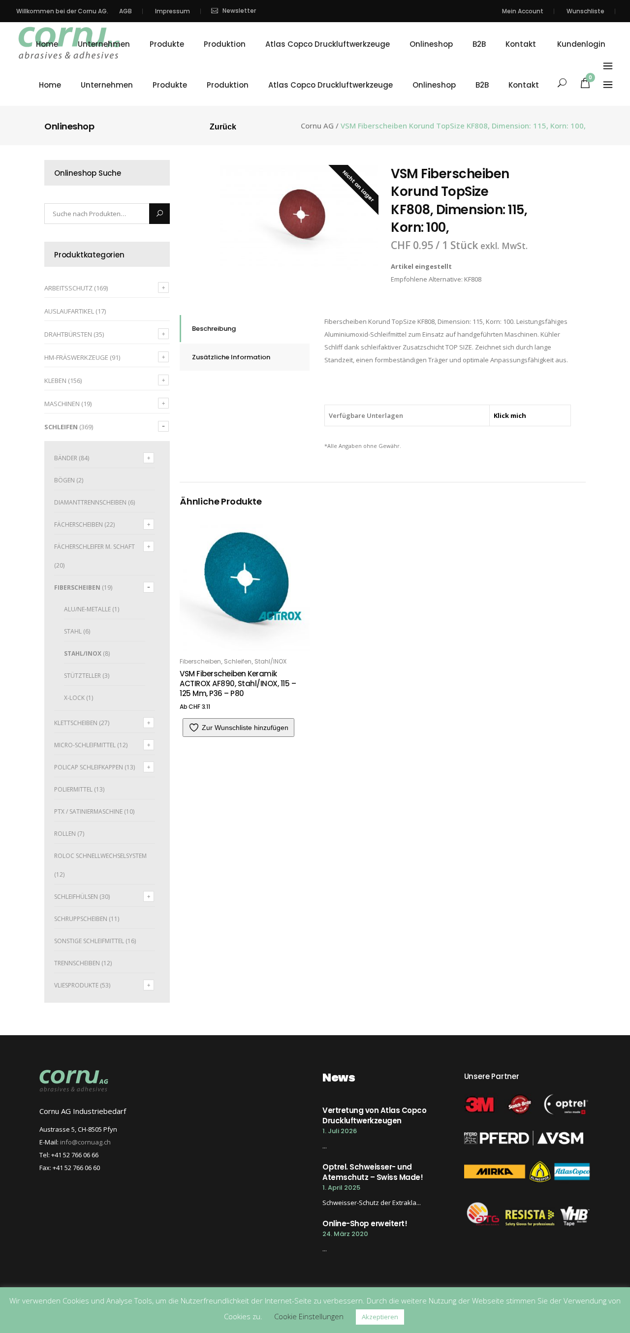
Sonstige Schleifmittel (89, 941)
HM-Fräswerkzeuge (76, 357)
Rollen (65, 833)
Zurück (223, 127)
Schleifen (61, 426)
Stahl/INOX (82, 653)
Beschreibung (214, 328)
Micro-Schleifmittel (85, 745)
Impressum (172, 11)
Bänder (65, 458)
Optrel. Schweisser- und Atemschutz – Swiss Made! (372, 1172)
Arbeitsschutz (68, 288)
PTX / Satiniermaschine (88, 811)
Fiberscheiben (77, 587)
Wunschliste (585, 11)
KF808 (472, 279)
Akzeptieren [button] (380, 1316)
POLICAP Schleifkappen (88, 767)
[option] (299, 217)
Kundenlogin (581, 44)
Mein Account (522, 11)
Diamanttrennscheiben (90, 502)
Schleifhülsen (76, 896)
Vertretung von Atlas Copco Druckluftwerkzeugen (374, 1115)
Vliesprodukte (76, 985)
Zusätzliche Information (231, 357)
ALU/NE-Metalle (87, 609)
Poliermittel (73, 789)
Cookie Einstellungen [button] (309, 1316)
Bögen (64, 480)
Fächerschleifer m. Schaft (94, 546)
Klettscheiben (75, 723)
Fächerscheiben (78, 524)
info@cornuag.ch (85, 1142)
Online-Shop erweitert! (364, 1223)
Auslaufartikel (69, 311)
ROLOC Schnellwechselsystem (100, 856)
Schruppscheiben (80, 919)
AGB (125, 11)
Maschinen (62, 403)
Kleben (55, 380)
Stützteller (82, 675)
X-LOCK (74, 698)
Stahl (73, 631)
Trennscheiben (77, 963)
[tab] (245, 328)
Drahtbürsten (68, 334)
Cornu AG (317, 125)
